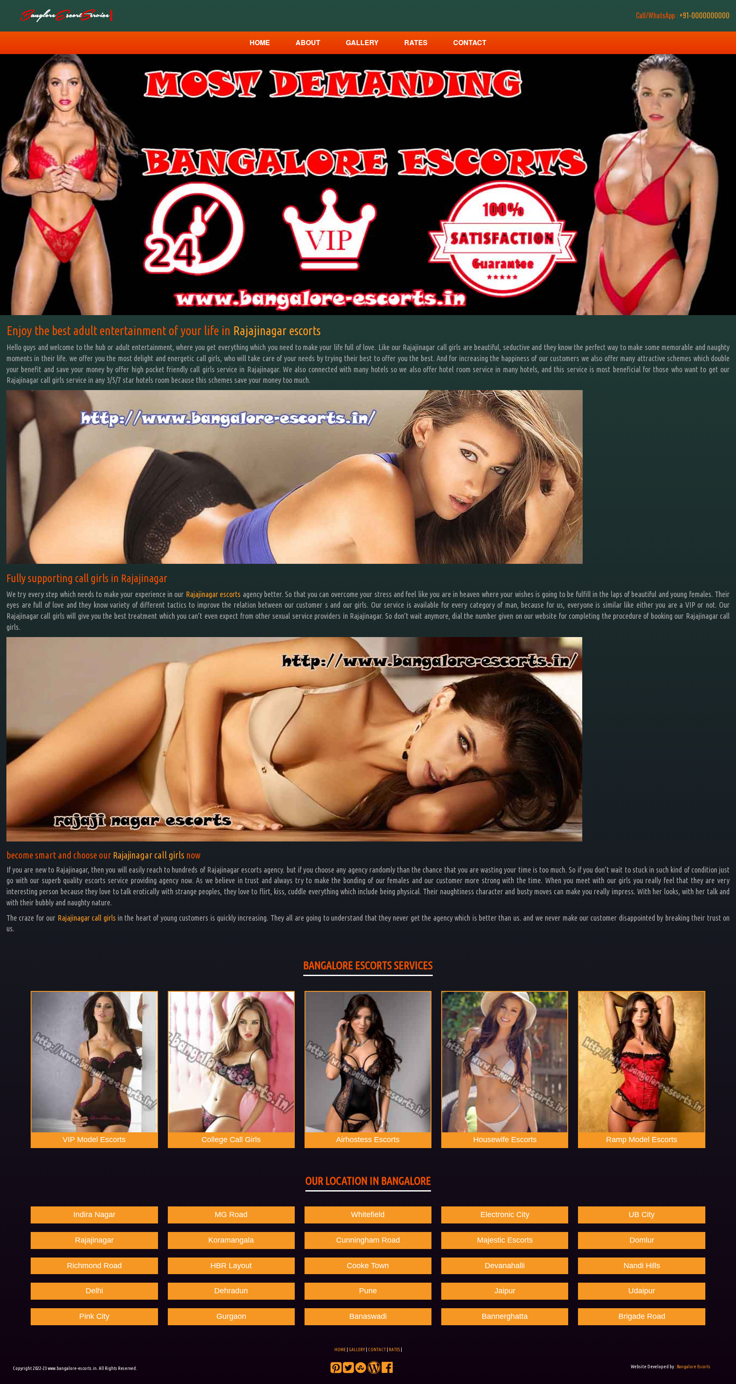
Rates (416, 42)
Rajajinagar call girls (148, 855)
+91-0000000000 (683, 15)
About (308, 42)
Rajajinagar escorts (277, 330)
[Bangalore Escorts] (65, 16)
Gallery (362, 42)
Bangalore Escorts (693, 1366)
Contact (469, 42)
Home (260, 42)
